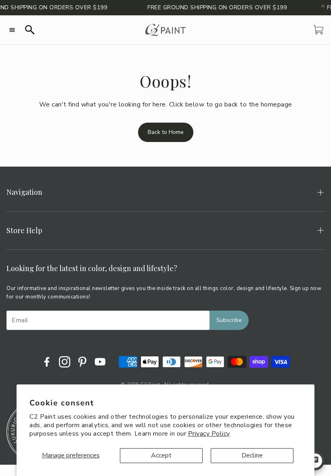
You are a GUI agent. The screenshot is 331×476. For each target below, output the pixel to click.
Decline (252, 455)
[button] (12, 30)
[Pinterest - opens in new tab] (82, 361)
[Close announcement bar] (323, 6)
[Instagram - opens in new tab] (64, 361)
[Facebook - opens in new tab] (46, 361)
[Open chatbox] (315, 460)
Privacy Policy (209, 433)
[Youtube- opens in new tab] (100, 361)
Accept (161, 455)
